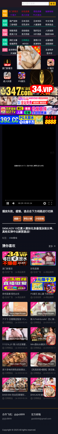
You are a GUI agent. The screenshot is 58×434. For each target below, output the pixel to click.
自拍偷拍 (25, 30)
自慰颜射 (49, 44)
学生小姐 (28, 218)
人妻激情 (37, 24)
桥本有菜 (37, 53)
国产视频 (13, 21)
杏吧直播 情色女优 (10, 294)
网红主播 (13, 40)
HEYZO (25, 44)
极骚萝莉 (13, 44)
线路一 (17, 218)
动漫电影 (49, 40)
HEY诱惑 (37, 34)
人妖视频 (49, 30)
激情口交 (37, 40)
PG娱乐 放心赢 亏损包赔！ (42, 294)
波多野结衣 (13, 50)
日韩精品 (25, 40)
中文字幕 (49, 21)
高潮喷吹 (37, 44)
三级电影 (13, 24)
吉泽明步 (49, 50)
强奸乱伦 (37, 30)
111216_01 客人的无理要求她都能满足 (20, 344)
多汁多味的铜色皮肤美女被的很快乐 (19, 369)
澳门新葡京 (7, 268)
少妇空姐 (40, 218)
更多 (51, 246)
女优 (5, 50)
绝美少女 (13, 34)
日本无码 (25, 21)
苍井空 (49, 53)
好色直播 (34, 268)
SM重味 (13, 238)
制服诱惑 (13, 30)
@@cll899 (7, 418)
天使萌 (25, 50)
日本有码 (37, 21)
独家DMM (49, 34)
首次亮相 (25, 34)
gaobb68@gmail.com (41, 418)
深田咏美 (37, 50)
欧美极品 (49, 24)
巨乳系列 (25, 24)
